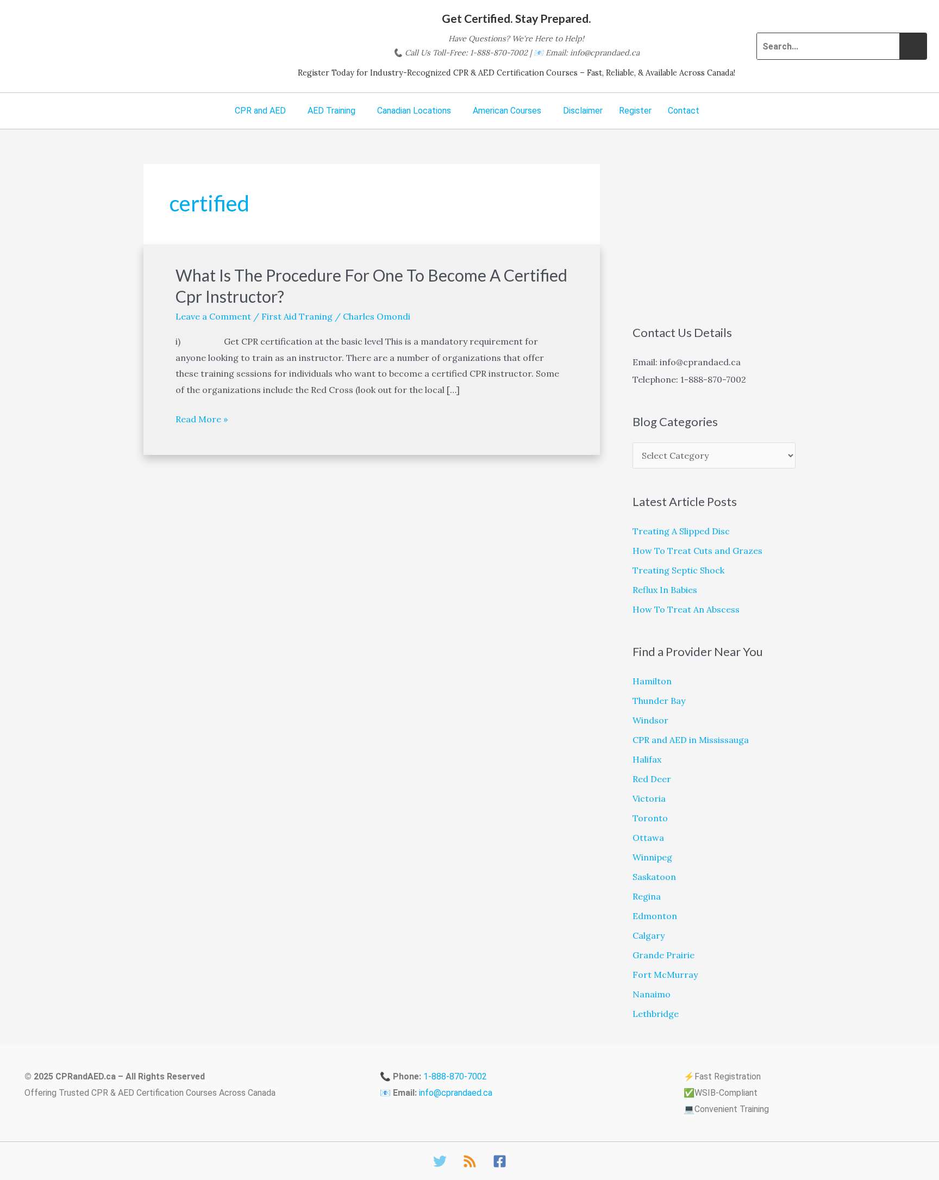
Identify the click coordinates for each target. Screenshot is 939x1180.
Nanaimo (652, 994)
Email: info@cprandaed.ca (593, 53)
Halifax (647, 759)
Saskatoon (654, 876)
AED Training (331, 110)
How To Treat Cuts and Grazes (697, 550)
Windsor (650, 720)
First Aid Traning (297, 316)
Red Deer (652, 778)
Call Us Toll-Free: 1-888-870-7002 (466, 53)
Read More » (202, 419)
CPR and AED (260, 110)
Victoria (649, 798)
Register (635, 110)
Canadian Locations (414, 110)
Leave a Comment (213, 316)
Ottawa (648, 837)
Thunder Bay (659, 700)
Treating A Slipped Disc (681, 531)
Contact (683, 110)
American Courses (507, 110)
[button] (263, 110)
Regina (647, 896)
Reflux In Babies (665, 589)
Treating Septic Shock (678, 570)
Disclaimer (583, 110)
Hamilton (652, 681)
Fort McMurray (665, 974)
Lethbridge (656, 1013)
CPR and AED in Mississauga (691, 739)
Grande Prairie (663, 955)
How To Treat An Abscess (686, 609)
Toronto (650, 818)
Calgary (649, 935)
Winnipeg (652, 857)
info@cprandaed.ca (455, 1093)
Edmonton (655, 915)
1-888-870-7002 (455, 1076)
